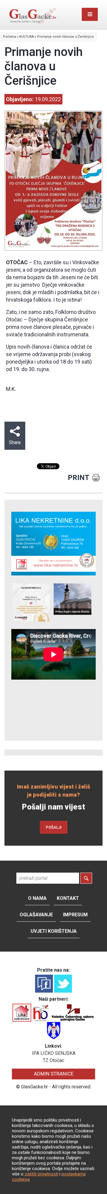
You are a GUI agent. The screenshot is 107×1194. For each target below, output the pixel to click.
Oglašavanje (36, 914)
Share (15, 442)
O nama (37, 898)
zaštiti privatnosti (40, 1174)
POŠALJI (54, 827)
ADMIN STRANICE (53, 1074)
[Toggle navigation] (89, 14)
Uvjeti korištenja (54, 931)
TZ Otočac (53, 1060)
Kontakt (68, 898)
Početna (9, 37)
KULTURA (26, 37)
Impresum (75, 914)
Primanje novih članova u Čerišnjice (65, 37)
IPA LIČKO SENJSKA (53, 1053)
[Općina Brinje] (54, 1030)
